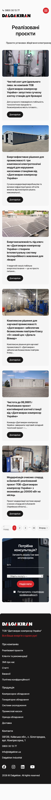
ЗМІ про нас (8, 662)
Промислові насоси (12, 711)
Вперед (42, 528)
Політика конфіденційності (16, 679)
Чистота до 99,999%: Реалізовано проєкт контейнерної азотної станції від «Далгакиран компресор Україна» (24, 409)
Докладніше (15, 114)
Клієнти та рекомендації (14, 656)
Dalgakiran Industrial (12, 757)
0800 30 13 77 (12, 10)
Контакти (7, 730)
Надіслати (25, 583)
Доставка (7, 722)
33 (34, 528)
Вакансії (6, 673)
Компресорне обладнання (15, 693)
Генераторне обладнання (15, 699)
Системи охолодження (14, 705)
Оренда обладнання (12, 717)
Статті (5, 667)
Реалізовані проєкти (12, 650)
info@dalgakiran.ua (11, 751)
